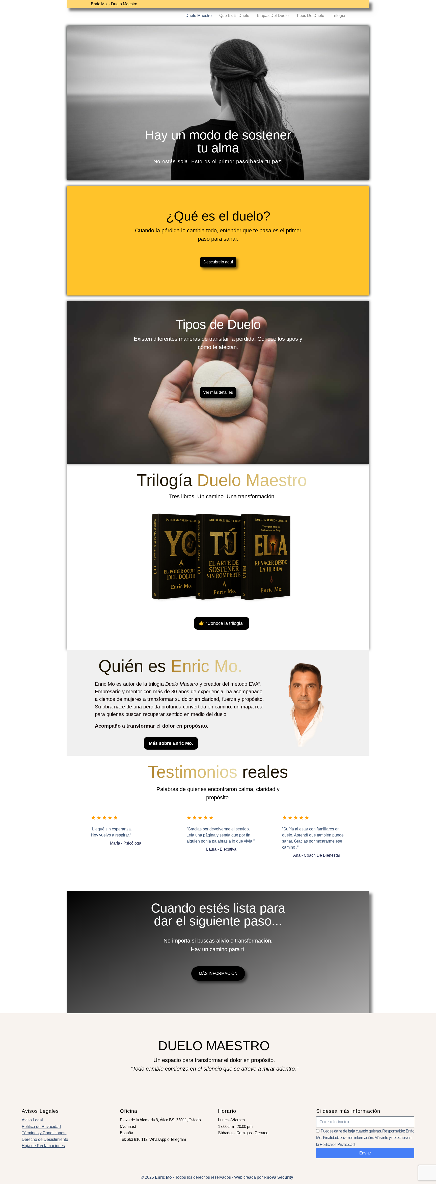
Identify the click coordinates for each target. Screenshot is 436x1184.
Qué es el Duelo (234, 15)
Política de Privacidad (41, 1126)
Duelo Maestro (198, 15)
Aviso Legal (32, 1120)
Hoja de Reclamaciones (43, 1146)
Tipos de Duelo (310, 15)
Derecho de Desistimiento (45, 1139)
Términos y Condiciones (44, 1133)
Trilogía (338, 15)
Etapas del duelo (273, 15)
